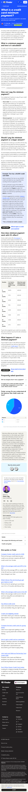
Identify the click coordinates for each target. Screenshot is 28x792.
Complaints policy (5, 754)
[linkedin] (11, 501)
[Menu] (2, 2)
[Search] (18, 2)
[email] (4, 501)
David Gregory (7, 481)
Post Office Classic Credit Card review (12, 667)
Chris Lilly (6, 496)
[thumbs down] (16, 468)
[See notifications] (21, 2)
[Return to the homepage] (7, 2)
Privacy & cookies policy (6, 747)
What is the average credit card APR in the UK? (13, 567)
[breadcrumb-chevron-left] (2, 6)
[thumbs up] (11, 468)
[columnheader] (8, 418)
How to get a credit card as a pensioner (13, 639)
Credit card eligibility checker (10, 613)
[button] (14, 537)
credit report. (14, 346)
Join (25, 2)
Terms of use (4, 743)
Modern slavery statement (7, 751)
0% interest (17, 238)
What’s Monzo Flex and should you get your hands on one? (12, 581)
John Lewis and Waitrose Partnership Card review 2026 (13, 654)
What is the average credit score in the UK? (14, 592)
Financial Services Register (16, 781)
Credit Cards (6, 6)
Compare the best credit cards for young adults (13, 626)
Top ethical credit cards (8, 603)
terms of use (17, 445)
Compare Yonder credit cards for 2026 (12, 554)
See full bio (12, 512)
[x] (7, 501)
